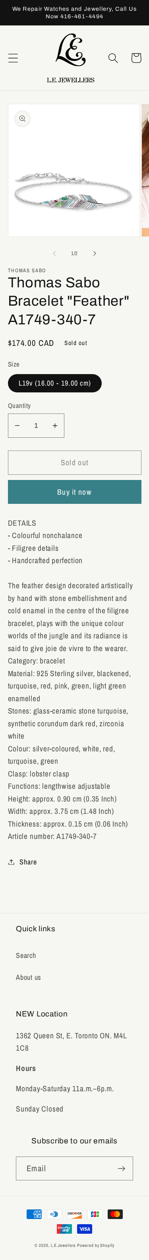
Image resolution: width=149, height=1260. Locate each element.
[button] (13, 58)
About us (28, 977)
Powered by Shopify (95, 1245)
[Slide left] (54, 253)
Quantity (19, 405)
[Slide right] (94, 253)
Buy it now (74, 492)
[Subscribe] (121, 1169)
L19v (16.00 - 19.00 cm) (55, 383)
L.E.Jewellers (63, 1245)
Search (26, 955)
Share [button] (28, 862)
